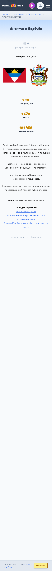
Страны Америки (26, 219)
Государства (34, 14)
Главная (6, 14)
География (19, 14)
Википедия (36, 237)
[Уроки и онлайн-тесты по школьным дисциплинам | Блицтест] (13, 6)
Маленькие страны (26, 211)
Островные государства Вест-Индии (26, 215)
